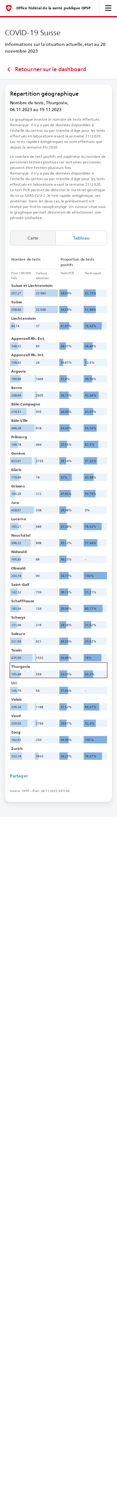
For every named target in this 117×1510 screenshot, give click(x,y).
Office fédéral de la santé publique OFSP (53, 8)
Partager (19, 775)
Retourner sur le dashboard (50, 69)
